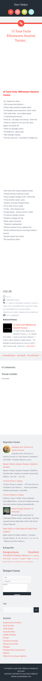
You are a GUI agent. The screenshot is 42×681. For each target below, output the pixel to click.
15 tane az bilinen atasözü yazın (21, 303)
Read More (31, 346)
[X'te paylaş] (8, 291)
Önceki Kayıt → (34, 355)
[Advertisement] (21, 66)
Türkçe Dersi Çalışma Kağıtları (15, 656)
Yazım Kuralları (9, 631)
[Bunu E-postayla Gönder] (4, 291)
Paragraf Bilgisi (25, 559)
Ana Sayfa (21, 355)
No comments (13, 315)
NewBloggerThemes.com (21, 676)
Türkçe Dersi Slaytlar (13, 562)
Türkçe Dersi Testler (10, 644)
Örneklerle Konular (28, 312)
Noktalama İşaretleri (10, 559)
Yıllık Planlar (8, 628)
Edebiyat (25, 555)
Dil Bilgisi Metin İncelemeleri (14, 650)
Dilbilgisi (6, 647)
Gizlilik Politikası (9, 635)
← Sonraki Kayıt (8, 355)
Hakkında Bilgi (12, 300)
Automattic (17, 674)
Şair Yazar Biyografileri (26, 562)
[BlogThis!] (6, 291)
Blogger (21, 671)
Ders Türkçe (21, 4)
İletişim (6, 638)
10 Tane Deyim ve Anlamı (13, 481)
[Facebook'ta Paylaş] (10, 291)
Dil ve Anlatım (34, 555)
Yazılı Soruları (8, 625)
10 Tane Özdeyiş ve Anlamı (13, 495)
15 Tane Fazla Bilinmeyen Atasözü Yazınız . (21, 35)
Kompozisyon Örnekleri (21, 552)
